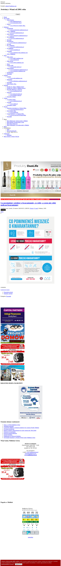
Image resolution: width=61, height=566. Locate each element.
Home (5, 17)
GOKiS (9, 76)
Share (2, 211)
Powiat (5, 106)
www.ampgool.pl (14, 59)
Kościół (6, 85)
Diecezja (9, 92)
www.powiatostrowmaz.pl (16, 109)
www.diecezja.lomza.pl (16, 94)
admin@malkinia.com (10, 6)
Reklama (9, 135)
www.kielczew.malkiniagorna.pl (18, 42)
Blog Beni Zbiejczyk (12, 123)
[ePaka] (12, 364)
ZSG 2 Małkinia (11, 54)
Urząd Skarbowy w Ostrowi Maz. (15, 113)
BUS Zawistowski (11, 131)
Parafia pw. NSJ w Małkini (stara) (15, 86)
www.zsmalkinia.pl (15, 49)
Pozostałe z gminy (11, 105)
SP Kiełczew (10, 41)
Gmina (5, 98)
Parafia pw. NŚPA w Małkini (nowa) (16, 88)
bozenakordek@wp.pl (30, 453)
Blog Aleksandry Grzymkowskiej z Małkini (18, 125)
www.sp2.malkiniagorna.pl (17, 38)
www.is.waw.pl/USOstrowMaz (18, 115)
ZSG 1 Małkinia (11, 31)
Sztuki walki (10, 65)
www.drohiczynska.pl (15, 95)
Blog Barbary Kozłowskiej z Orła (15, 122)
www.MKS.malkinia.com (16, 58)
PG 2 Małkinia (10, 45)
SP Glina (9, 40)
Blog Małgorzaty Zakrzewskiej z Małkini (17, 121)
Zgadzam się (19, 564)
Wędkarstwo (10, 72)
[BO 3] (12, 380)
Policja (8, 24)
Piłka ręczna (10, 61)
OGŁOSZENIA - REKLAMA (50, 199)
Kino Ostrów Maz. (11, 84)
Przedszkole (10, 28)
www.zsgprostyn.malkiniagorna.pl (18, 35)
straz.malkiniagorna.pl (15, 21)
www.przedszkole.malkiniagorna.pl (19, 30)
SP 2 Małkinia (10, 37)
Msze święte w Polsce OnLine (11, 136)
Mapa (5, 126)
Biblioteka (9, 79)
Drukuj (32, 208)
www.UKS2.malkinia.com (17, 62)
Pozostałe (9, 51)
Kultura (6, 75)
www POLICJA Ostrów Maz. (17, 25)
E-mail (36, 208)
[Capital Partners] (12, 323)
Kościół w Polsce (11, 96)
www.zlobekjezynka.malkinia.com (19, 52)
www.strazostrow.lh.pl (15, 22)
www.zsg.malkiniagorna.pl (17, 32)
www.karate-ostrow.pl (15, 67)
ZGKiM (9, 102)
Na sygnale (6, 18)
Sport (5, 55)
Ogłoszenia (6, 133)
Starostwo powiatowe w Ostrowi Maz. (16, 108)
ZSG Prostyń (10, 34)
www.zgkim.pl (14, 103)
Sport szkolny (10, 68)
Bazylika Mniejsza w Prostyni (14, 89)
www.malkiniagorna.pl (16, 101)
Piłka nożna (10, 57)
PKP (8, 129)
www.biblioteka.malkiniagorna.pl (18, 81)
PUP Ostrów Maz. (11, 111)
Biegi (8, 64)
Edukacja (6, 27)
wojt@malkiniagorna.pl (32, 452)
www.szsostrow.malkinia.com (17, 71)
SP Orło (9, 44)
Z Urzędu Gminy (11, 99)
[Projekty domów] (12, 343)
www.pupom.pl (14, 112)
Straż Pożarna (10, 20)
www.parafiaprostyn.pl (16, 91)
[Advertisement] (30, 150)
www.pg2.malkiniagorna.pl (17, 47)
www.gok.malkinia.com (16, 78)
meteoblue (30, 537)
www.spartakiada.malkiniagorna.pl (19, 69)
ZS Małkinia (10, 48)
